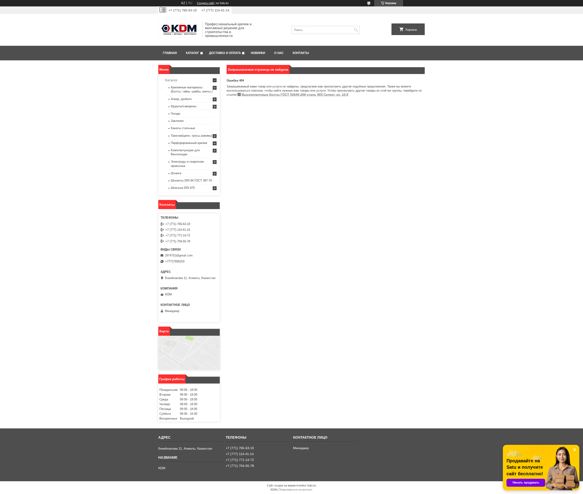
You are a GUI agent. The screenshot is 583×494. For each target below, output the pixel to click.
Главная (170, 53)
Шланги (176, 173)
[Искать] (356, 30)
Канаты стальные (183, 128)
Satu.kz (311, 485)
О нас (279, 53)
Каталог (192, 53)
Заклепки (177, 121)
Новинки (258, 53)
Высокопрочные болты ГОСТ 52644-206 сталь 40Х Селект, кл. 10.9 (295, 94)
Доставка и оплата (225, 53)
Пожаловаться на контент (295, 489)
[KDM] (178, 30)
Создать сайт (206, 3)
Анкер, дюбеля (181, 99)
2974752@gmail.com (179, 255)
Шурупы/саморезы (183, 106)
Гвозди (175, 113)
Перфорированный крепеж (189, 143)
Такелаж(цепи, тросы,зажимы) (191, 135)
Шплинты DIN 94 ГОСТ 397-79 (191, 180)
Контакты (301, 53)
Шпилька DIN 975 (183, 187)
